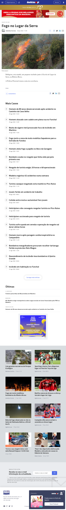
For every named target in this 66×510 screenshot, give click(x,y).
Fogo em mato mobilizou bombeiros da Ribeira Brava (16, 394)
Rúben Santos (38, 456)
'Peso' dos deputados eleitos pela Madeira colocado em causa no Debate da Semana (47, 450)
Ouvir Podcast (54, 504)
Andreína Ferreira (10, 398)
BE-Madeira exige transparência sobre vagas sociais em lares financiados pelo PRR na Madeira (33, 301)
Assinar (57, 2)
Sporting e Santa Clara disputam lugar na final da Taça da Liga (47, 367)
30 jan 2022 (22, 31)
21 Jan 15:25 (18, 398)
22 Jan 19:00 (8, 454)
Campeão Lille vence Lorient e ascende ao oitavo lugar (46, 421)
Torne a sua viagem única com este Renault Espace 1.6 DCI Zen (17, 449)
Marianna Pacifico (10, 371)
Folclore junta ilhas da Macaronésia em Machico (20, 294)
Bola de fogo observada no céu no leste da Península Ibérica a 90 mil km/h (18, 422)
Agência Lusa (38, 371)
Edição (11, 2)
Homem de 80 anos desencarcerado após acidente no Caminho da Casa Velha (30, 309)
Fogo (7, 88)
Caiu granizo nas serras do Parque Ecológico (18, 367)
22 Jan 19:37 (46, 456)
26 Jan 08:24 (45, 371)
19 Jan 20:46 (45, 425)
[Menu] (2, 2)
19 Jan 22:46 (16, 427)
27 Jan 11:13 (19, 371)
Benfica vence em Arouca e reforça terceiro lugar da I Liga (47, 394)
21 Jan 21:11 (45, 398)
